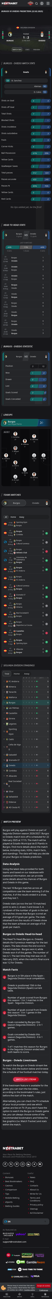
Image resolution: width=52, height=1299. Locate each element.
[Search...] (36, 3)
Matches (19, 1296)
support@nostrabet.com (14, 1241)
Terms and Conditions (35, 1199)
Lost (7, 386)
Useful (32, 1296)
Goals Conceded (13, 399)
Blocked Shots (7, 120)
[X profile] (11, 1164)
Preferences (43, 1290)
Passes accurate (8, 179)
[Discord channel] (40, 1164)
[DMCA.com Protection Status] (20, 1262)
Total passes (7, 172)
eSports (8, 1202)
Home (13, 517)
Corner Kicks (7, 146)
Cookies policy (29, 1290)
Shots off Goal (7, 107)
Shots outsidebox (9, 133)
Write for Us (35, 1193)
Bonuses (9, 1177)
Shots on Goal (7, 100)
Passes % (5, 185)
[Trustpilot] (15, 1255)
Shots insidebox (8, 126)
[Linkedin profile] (28, 1164)
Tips (7, 1193)
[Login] (41, 3)
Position (9, 366)
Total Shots (6, 113)
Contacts (34, 1185)
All (6, 517)
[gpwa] (28, 1255)
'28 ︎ (7, 80)
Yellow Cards (7, 159)
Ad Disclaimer (36, 1213)
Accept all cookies (43, 1286)
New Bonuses (45, 1296)
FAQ (32, 1181)
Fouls (3, 139)
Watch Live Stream (26, 1079)
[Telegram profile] (34, 1164)
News (32, 1177)
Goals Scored (12, 392)
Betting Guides (12, 1206)
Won (8, 372)
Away (21, 517)
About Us (34, 1189)
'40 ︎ (44, 86)
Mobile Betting (12, 1197)
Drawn (9, 379)
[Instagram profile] (22, 1164)
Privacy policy (36, 1204)
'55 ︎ (44, 92)
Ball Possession (8, 153)
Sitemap (34, 1209)
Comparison (11, 1189)
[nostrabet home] (13, 1148)
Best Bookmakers (13, 1181)
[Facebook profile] (5, 1164)
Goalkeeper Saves (9, 166)
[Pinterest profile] (16, 1164)
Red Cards (6, 198)
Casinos (9, 1185)
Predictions (6, 1296)
